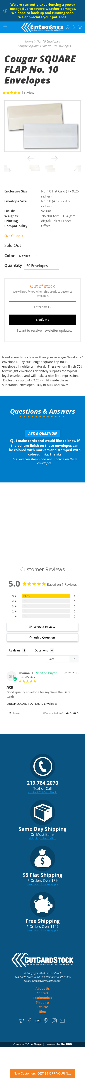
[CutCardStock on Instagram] (54, 1022)
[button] (68, 713)
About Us (43, 988)
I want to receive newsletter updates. (44, 330)
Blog (42, 1011)
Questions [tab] (41, 650)
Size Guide (12, 235)
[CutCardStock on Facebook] (29, 1022)
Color (9, 255)
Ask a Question (42, 433)
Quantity (13, 265)
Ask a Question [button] (44, 637)
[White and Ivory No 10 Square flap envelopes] (43, 126)
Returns (42, 1007)
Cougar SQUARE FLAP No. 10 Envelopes (32, 704)
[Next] (54, 158)
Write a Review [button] (44, 627)
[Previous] (30, 158)
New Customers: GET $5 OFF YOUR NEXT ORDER (42, 1073)
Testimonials (42, 998)
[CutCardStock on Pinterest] (46, 1022)
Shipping (42, 1002)
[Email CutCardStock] (62, 1022)
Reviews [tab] (14, 650)
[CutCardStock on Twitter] (21, 1022)
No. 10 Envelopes (48, 41)
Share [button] (16, 713)
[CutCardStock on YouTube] (38, 1022)
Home (29, 41)
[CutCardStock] (42, 27)
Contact (42, 993)
